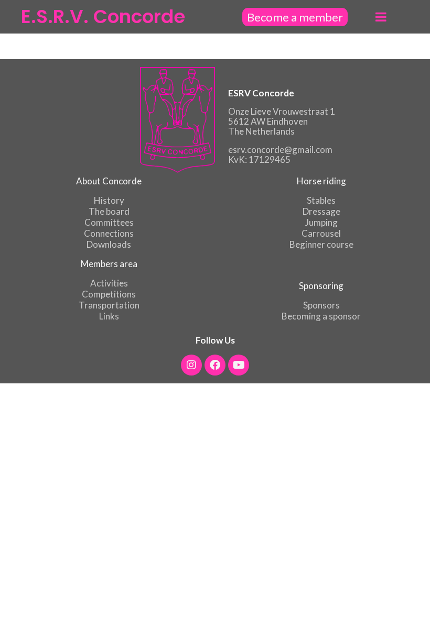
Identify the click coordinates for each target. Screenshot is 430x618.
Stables (321, 200)
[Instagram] (191, 365)
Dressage (321, 211)
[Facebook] (215, 365)
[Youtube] (238, 365)
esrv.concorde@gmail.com (280, 149)
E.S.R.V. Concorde (103, 16)
